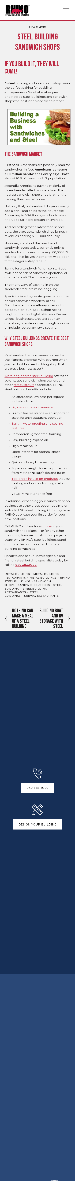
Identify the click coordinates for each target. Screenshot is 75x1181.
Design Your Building (37, 824)
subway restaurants (41, 595)
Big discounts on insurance (32, 407)
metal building (17, 574)
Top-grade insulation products (35, 478)
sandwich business (34, 585)
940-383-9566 (37, 788)
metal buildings (43, 577)
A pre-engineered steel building (29, 376)
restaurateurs (24, 385)
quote (46, 526)
